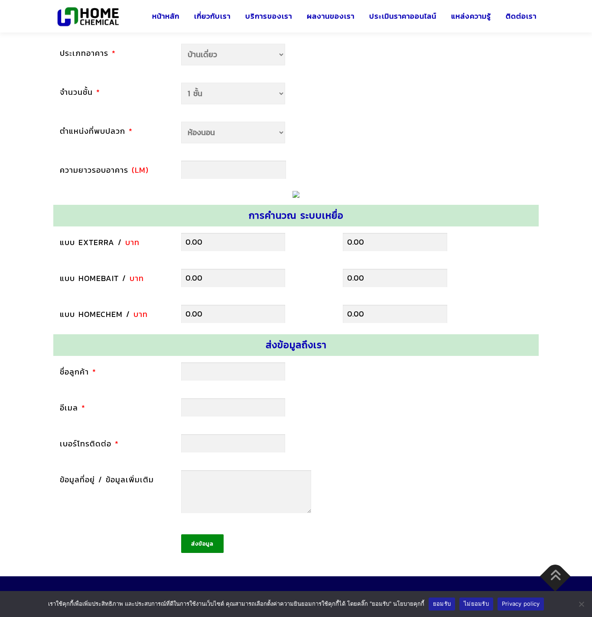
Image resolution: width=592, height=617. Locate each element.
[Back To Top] (555, 576)
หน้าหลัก (165, 16)
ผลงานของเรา (331, 16)
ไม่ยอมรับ (476, 603)
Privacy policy (521, 603)
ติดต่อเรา (521, 16)
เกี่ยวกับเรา (212, 16)
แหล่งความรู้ (471, 16)
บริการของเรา (268, 16)
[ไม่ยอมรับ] (581, 604)
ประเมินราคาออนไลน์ (402, 16)
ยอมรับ (442, 603)
